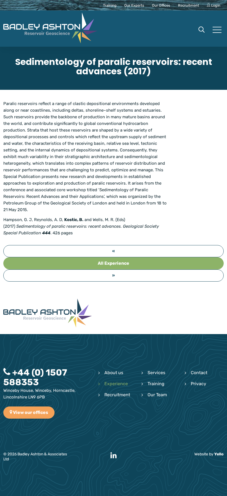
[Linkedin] (113, 456)
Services (156, 372)
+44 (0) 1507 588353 (35, 377)
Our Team (157, 394)
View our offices (30, 412)
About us (113, 372)
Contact (199, 372)
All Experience (113, 263)
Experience (116, 383)
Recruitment (117, 394)
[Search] (201, 30)
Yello (219, 454)
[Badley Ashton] (50, 29)
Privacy (198, 383)
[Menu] (216, 30)
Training (156, 383)
